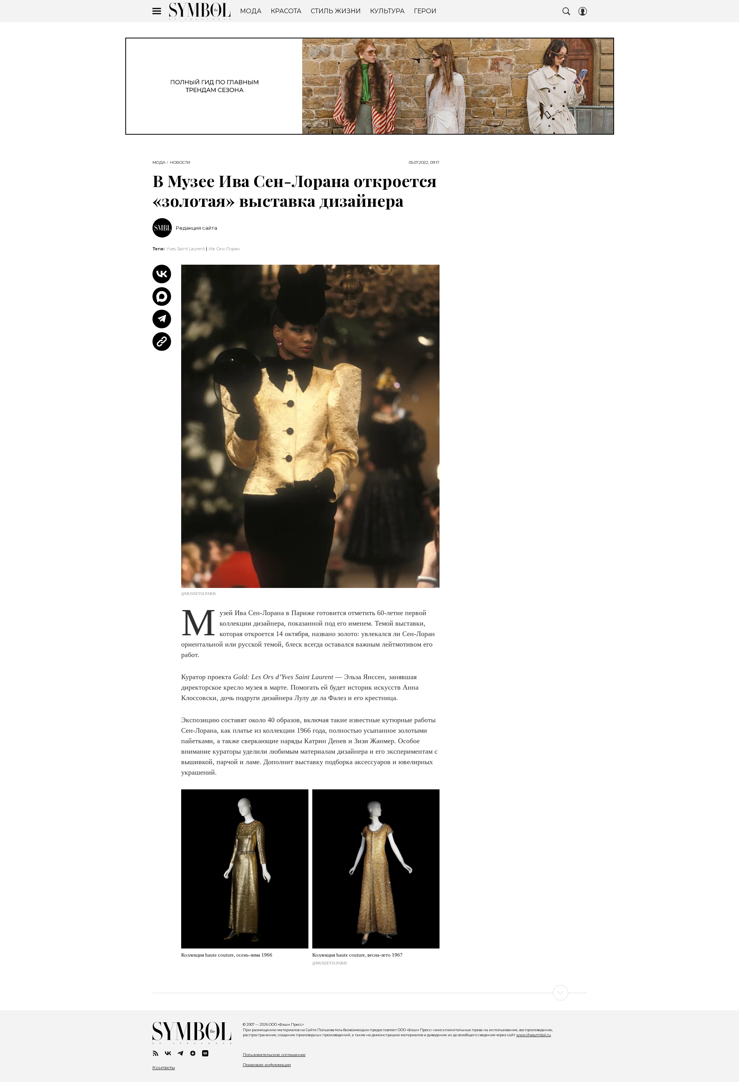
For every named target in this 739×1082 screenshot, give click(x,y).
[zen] (193, 1053)
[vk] (168, 1053)
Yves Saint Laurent (185, 248)
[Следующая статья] (369, 993)
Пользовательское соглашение (274, 1054)
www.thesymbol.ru (533, 1035)
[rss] (155, 1053)
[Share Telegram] (161, 319)
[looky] (205, 1053)
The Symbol (200, 11)
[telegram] (180, 1053)
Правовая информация (267, 1064)
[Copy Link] (161, 341)
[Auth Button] (582, 11)
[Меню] (156, 11)
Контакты (163, 1067)
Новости (180, 162)
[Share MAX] (161, 296)
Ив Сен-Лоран (224, 248)
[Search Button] (566, 11)
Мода (158, 162)
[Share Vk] (161, 274)
